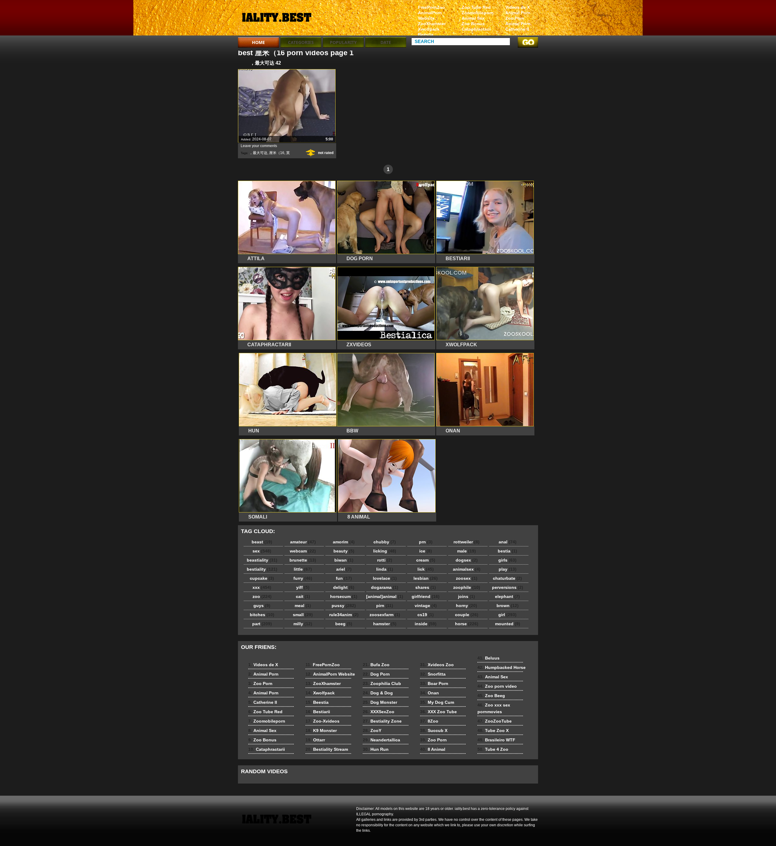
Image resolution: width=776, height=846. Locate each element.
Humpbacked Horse (501, 667)
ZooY (372, 730)
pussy (344, 605)
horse (466, 623)
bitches (262, 614)
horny (466, 605)
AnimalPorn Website (430, 15)
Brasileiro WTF (496, 739)
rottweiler (466, 541)
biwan (343, 560)
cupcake (262, 578)
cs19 (425, 614)
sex (262, 551)
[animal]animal (384, 596)
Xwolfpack (429, 29)
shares (425, 587)
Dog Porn (376, 674)
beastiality (262, 560)
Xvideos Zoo (437, 664)
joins (466, 596)
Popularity (343, 42)
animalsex (466, 569)
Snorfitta (433, 674)
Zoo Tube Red (476, 7)
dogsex (467, 560)
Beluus (488, 658)
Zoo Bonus (473, 23)
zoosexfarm (385, 614)
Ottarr (315, 739)
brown (508, 605)
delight (343, 587)
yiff (302, 587)
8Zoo (429, 721)
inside (425, 623)
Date (385, 42)
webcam (303, 551)
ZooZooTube (494, 721)
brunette (302, 560)
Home (258, 42)
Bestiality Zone (382, 721)
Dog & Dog (378, 692)
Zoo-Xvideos (323, 721)
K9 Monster (321, 730)
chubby (384, 541)
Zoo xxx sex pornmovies (493, 708)
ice (425, 551)
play (508, 569)
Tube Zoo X (493, 730)
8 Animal (432, 749)
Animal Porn (517, 12)
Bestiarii (318, 711)
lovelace (385, 578)
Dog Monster (380, 702)
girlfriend (426, 596)
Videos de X (517, 7)
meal (303, 605)
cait (303, 596)
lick (425, 569)
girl (507, 614)
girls (507, 560)
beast (262, 541)
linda (384, 569)
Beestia (425, 34)
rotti (384, 560)
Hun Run (376, 749)
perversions (507, 587)
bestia (507, 551)
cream (425, 560)
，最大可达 (258, 153)
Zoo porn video (497, 686)
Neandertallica (381, 739)
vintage (426, 605)
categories (301, 42)
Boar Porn (434, 683)
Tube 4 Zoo (492, 749)
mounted (507, 623)
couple (466, 614)
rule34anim (344, 614)
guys (261, 605)
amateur (303, 541)
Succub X (433, 730)
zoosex (466, 578)
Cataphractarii (476, 29)
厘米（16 (276, 153)
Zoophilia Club (382, 683)
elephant (507, 596)
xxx (262, 587)
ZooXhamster (432, 23)
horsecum (343, 596)
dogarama (384, 587)
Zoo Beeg (491, 695)
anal (508, 541)
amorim (344, 541)
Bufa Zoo (376, 664)
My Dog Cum (437, 702)
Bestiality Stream (327, 749)
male (466, 551)
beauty (343, 551)
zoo (262, 596)
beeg (343, 623)
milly (302, 623)
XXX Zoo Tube (438, 711)
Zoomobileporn (477, 12)
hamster (384, 623)
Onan (429, 692)
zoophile (466, 587)
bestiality (262, 569)
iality (276, 19)
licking (384, 551)
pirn (384, 605)
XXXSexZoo (378, 711)
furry (302, 578)
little (303, 569)
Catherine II (517, 29)
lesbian (425, 578)
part (262, 623)
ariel (344, 569)
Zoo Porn (514, 18)
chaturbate (507, 578)
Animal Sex (473, 18)
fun (344, 578)
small (303, 614)
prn (426, 541)
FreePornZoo (431, 7)
